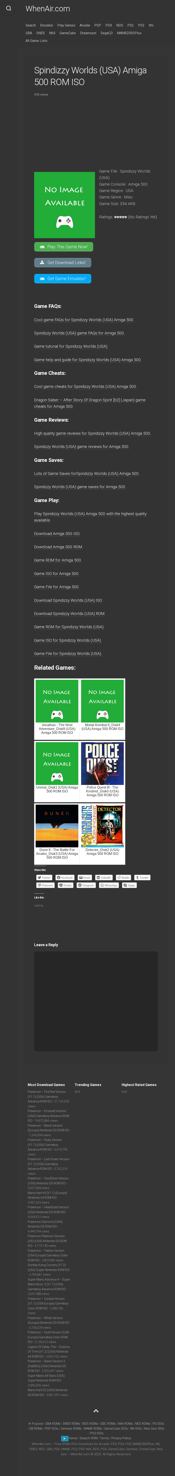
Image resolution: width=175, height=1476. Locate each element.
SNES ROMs (71, 1424)
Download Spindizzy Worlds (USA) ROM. (69, 613)
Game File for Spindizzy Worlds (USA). (68, 653)
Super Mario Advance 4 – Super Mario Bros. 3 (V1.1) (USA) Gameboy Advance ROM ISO (49, 1284)
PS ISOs (158, 1424)
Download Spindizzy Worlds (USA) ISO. (68, 600)
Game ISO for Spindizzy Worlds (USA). (68, 640)
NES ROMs (142, 1424)
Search (31, 25)
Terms (105, 1438)
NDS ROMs (90, 1424)
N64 (52, 33)
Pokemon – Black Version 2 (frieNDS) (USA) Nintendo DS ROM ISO (47, 1366)
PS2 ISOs (97, 1433)
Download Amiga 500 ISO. (57, 533)
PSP (97, 25)
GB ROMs (35, 1428)
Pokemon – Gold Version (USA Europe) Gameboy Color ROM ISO (48, 1337)
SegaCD (107, 33)
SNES (40, 33)
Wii (151, 25)
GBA (29, 33)
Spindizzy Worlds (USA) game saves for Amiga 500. (80, 486)
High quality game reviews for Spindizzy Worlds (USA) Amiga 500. (92, 433)
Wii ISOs (136, 1428)
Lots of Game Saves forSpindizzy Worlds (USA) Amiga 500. (87, 473)
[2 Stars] (118, 217)
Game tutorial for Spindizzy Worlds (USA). (71, 346)
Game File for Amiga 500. (57, 586)
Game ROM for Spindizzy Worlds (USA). (69, 626)
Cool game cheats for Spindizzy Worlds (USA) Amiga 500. (85, 386)
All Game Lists (36, 41)
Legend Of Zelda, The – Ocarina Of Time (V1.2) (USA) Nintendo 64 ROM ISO (49, 1351)
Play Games (66, 25)
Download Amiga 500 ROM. (58, 546)
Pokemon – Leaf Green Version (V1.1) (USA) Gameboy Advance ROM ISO (49, 1163)
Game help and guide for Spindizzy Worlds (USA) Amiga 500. (88, 359)
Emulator (46, 25)
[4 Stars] (123, 217)
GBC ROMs (108, 1424)
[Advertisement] (96, 131)
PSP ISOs (51, 1428)
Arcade (85, 25)
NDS (119, 25)
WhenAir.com (48, 8)
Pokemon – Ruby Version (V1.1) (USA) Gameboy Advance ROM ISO (45, 1144)
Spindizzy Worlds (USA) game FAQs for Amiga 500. (79, 333)
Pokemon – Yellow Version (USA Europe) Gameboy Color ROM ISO (48, 1255)
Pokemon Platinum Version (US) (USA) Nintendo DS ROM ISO (47, 1240)
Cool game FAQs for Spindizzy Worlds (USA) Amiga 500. (84, 319)
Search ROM (89, 1438)
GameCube (68, 33)
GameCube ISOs (116, 1428)
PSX (108, 25)
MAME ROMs (93, 1428)
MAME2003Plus (129, 33)
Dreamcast (88, 33)
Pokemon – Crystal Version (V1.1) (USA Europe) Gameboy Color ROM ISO (48, 1303)
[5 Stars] (125, 217)
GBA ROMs (52, 1424)
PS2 (130, 25)
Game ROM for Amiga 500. (58, 560)
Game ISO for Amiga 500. (56, 573)
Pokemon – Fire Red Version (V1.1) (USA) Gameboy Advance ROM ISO (47, 1096)
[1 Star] (115, 217)
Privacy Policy (121, 1438)
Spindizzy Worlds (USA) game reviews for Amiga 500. (81, 446)
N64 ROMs (125, 1424)
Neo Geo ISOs (154, 1428)
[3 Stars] (120, 217)
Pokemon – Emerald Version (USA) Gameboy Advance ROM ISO (48, 1115)
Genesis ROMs (71, 1428)
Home (73, 1438)
